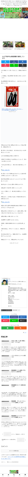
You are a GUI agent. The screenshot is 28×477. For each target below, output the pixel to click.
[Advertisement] (14, 30)
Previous (1, 47)
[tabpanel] (8, 47)
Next (27, 47)
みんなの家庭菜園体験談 (7, 310)
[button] (25, 253)
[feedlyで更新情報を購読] (9, 306)
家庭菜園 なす (17, 310)
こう (9, 279)
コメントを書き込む (14, 450)
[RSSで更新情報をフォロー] (11, 306)
